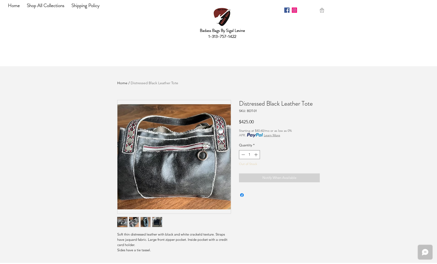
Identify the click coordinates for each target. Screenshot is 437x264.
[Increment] (256, 154)
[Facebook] (287, 10)
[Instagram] (294, 10)
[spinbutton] (249, 154)
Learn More (272, 135)
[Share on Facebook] (242, 195)
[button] (322, 10)
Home (122, 83)
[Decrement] (243, 154)
